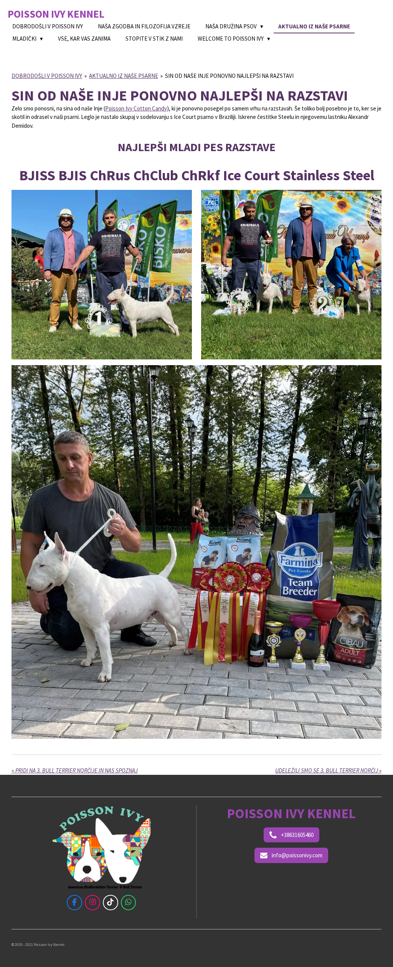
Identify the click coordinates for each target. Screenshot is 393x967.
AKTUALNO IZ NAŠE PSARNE (123, 75)
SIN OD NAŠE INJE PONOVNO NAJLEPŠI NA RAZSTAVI (229, 75)
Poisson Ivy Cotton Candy (136, 108)
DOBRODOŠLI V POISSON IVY (47, 75)
